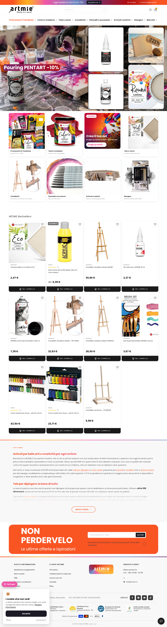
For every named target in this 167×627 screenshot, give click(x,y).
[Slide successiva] (164, 68)
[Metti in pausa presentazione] (78, 108)
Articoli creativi (122, 20)
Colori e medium (46, 20)
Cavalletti (80, 20)
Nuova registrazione (148, 2)
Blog (51, 586)
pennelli (119, 470)
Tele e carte (65, 20)
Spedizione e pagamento (24, 570)
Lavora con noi (56, 578)
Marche (151, 20)
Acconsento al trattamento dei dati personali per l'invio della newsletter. (113, 543)
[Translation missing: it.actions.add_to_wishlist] (42, 224)
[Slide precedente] (3, 68)
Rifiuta (8, 620)
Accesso (133, 2)
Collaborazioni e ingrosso (60, 574)
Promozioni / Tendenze (21, 20)
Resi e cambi (19, 574)
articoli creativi (147, 470)
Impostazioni (41, 620)
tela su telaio (30, 496)
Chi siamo (54, 570)
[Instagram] (138, 597)
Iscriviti (140, 534)
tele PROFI (101, 500)
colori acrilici (96, 470)
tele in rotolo (80, 503)
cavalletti (130, 470)
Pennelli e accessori (99, 20)
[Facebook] (132, 597)
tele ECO (48, 500)
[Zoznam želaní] (150, 9)
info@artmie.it (131, 582)
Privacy (17, 586)
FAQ (15, 578)
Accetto (26, 613)
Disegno (138, 20)
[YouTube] (144, 597)
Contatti (53, 582)
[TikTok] (150, 597)
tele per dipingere (81, 470)
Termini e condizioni (22, 582)
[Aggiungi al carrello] (27, 289)
